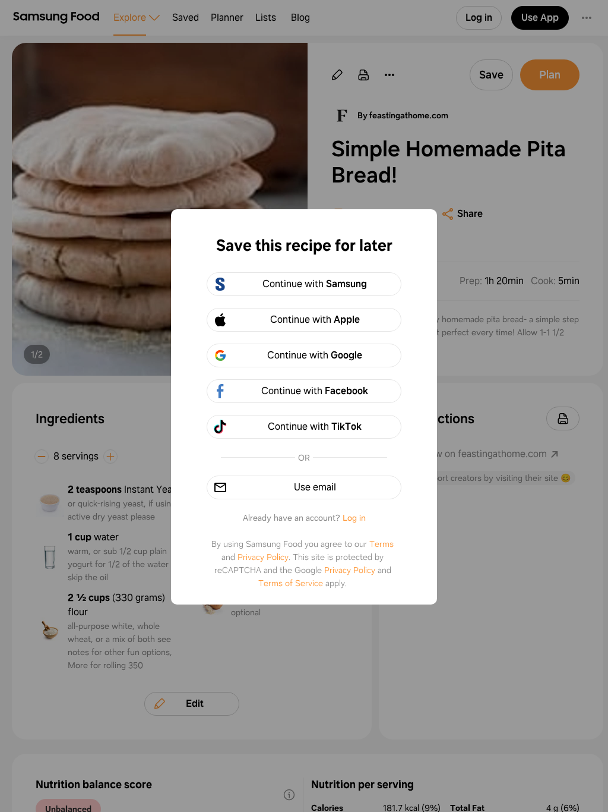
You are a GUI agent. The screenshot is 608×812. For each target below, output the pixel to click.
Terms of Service (290, 583)
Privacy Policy (263, 557)
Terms (381, 544)
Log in (354, 517)
